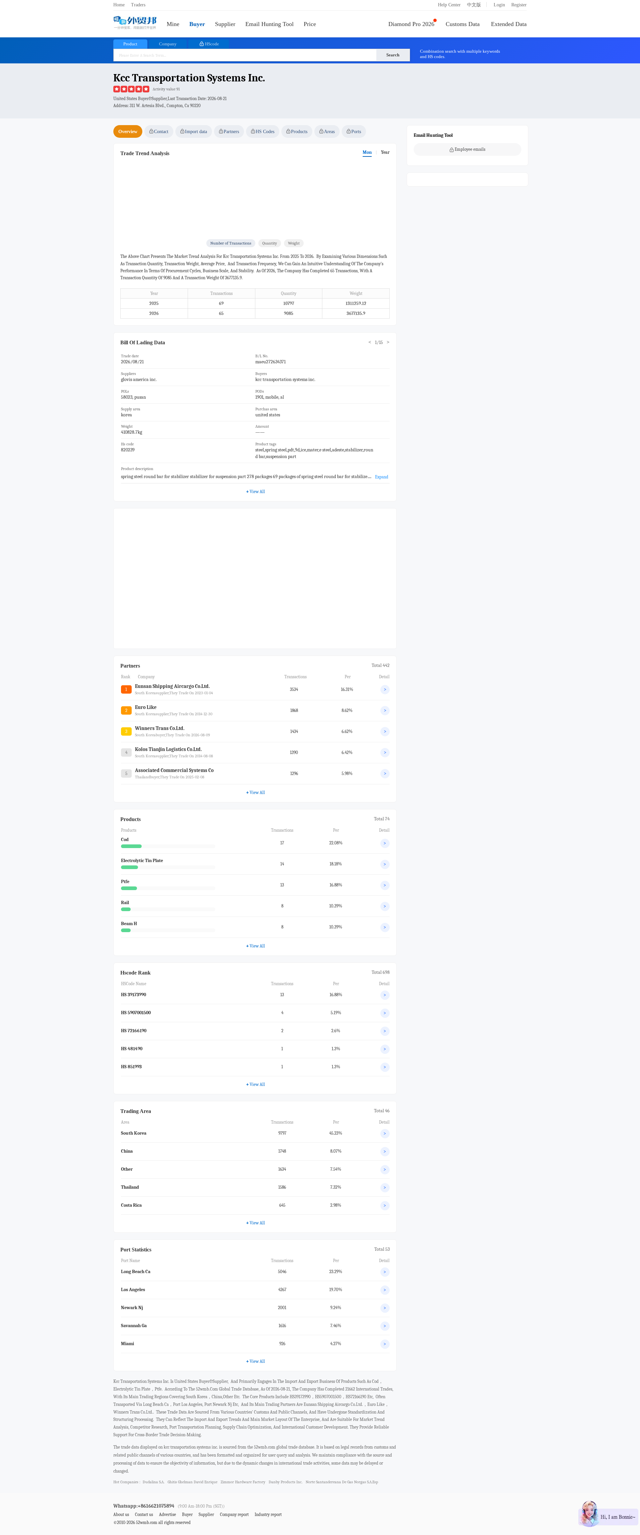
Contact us (144, 1514)
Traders (138, 4)
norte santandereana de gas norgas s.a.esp (342, 1482)
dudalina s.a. (153, 1482)
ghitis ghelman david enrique (192, 1482)
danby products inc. (285, 1482)
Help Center (449, 4)
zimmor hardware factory (243, 1482)
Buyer (197, 24)
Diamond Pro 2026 (411, 24)
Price (310, 24)
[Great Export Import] (135, 23)
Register (519, 4)
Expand (381, 476)
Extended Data (509, 24)
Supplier (225, 24)
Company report (234, 1514)
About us (121, 1514)
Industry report (268, 1514)
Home (119, 4)
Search (392, 54)
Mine (173, 24)
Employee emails (470, 149)
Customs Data (463, 24)
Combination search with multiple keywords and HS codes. (460, 54)
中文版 (474, 4)
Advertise (167, 1514)
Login (499, 4)
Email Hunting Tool (269, 24)
